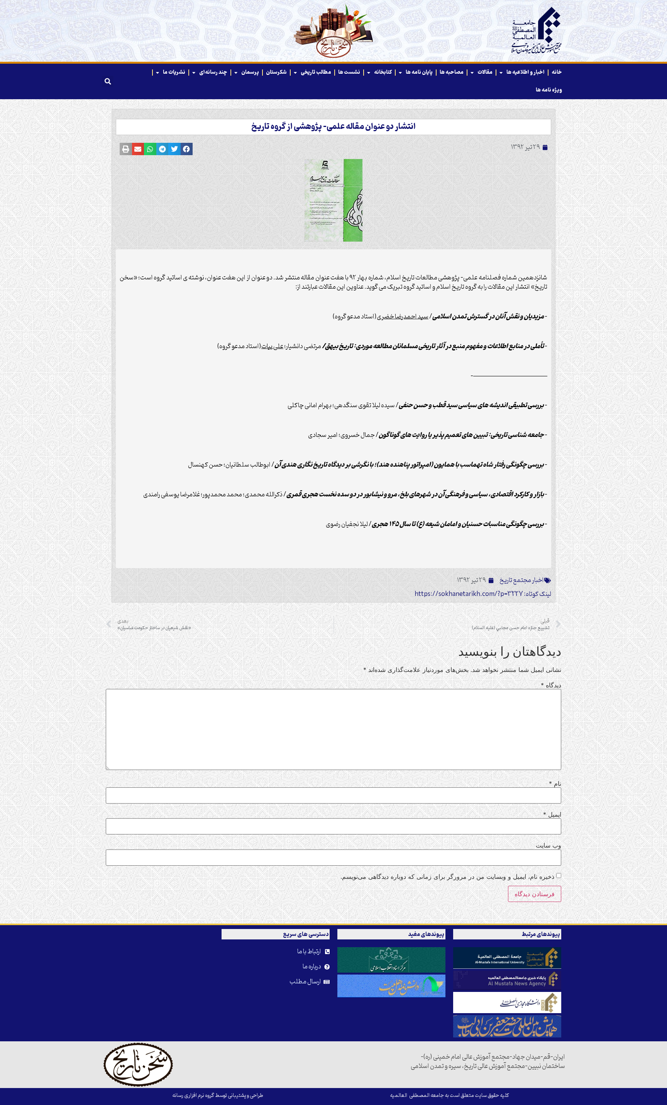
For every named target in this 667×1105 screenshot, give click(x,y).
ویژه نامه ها (549, 90)
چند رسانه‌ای (213, 72)
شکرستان (276, 72)
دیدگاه (551, 685)
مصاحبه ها (452, 72)
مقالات (485, 72)
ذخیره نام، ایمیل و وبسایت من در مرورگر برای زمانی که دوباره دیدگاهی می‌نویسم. (447, 876)
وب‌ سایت (548, 845)
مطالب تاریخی (316, 72)
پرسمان (250, 72)
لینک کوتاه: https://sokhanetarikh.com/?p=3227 (483, 594)
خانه (557, 72)
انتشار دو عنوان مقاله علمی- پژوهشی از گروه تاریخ (333, 127)
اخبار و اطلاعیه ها (525, 72)
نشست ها (349, 72)
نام (555, 783)
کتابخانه (383, 72)
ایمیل (552, 814)
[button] (107, 81)
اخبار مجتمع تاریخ (521, 580)
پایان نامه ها (419, 72)
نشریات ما (174, 72)
